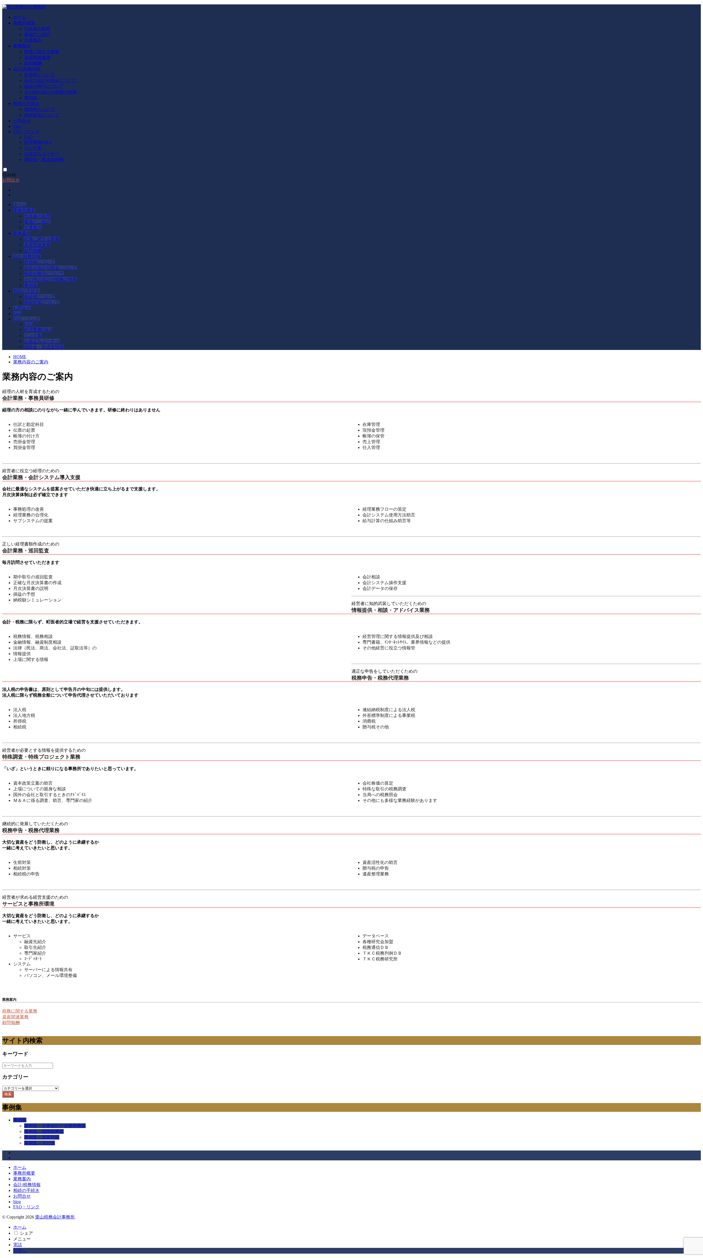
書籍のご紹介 (37, 34)
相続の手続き (26, 103)
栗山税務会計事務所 (55, 1217)
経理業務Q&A (38, 142)
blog (17, 126)
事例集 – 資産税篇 (41, 1137)
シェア (26, 1233)
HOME (19, 356)
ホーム (19, 17)
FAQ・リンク (26, 131)
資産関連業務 (37, 57)
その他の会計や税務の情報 (50, 92)
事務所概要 (24, 23)
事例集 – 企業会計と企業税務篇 (55, 1125)
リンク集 (33, 148)
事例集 (30, 97)
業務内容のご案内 (30, 362)
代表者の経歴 (37, 28)
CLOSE (9, 175)
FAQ (28, 137)
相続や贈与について (44, 86)
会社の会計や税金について (50, 80)
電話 (17, 1244)
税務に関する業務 (41, 51)
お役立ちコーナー (41, 153)
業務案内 (22, 46)
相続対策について (41, 115)
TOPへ (19, 1250)
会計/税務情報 (27, 69)
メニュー (22, 1239)
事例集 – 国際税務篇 (44, 1131)
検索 (8, 1094)
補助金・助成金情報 (44, 159)
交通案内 (33, 40)
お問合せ (22, 120)
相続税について (39, 109)
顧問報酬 (33, 63)
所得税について (39, 74)
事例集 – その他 (39, 1143)
